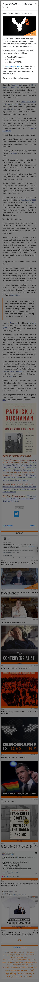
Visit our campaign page (11, 66)
